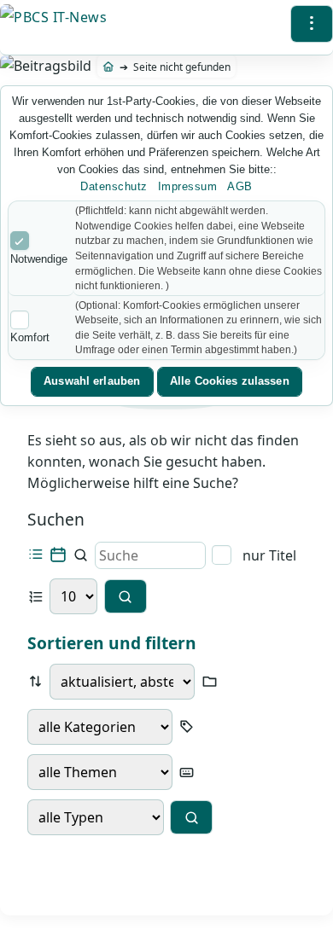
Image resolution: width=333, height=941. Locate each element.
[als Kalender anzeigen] (58, 555)
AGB (240, 186)
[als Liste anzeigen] (35, 555)
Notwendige (38, 259)
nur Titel (267, 555)
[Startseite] (108, 67)
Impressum (188, 186)
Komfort (30, 337)
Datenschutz (114, 186)
